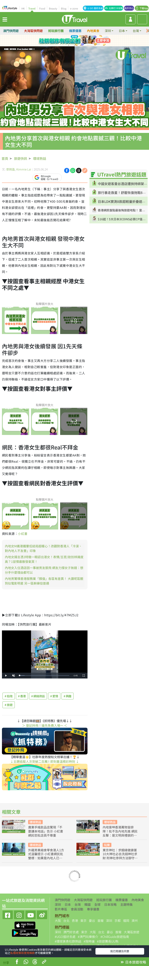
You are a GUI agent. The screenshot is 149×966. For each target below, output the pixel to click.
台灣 (77, 904)
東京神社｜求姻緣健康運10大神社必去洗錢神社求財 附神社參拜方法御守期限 (120, 854)
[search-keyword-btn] (142, 19)
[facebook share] (17, 962)
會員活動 (77, 909)
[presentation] (147, 31)
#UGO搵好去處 (65, 936)
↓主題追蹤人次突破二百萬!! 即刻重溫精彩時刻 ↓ (44, 761)
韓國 (87, 904)
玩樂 (107, 845)
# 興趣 (68, 696)
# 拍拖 (9, 696)
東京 (83, 920)
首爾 (100, 920)
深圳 (58, 904)
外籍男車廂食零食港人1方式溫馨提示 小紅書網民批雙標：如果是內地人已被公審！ (46, 854)
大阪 (58, 920)
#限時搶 (89, 941)
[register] (130, 19)
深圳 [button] (108, 30)
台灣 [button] (136, 30)
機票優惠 (75, 30)
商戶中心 (129, 8)
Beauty (53, 8)
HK (23, 8)
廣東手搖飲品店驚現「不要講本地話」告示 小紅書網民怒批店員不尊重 (45, 831)
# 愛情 (54, 696)
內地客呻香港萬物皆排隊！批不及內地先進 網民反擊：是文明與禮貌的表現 (120, 831)
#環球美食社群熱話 (68, 941)
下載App (143, 8)
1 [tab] (66, 41)
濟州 (135, 920)
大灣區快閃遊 (33, 30)
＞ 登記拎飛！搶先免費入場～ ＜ (44, 725)
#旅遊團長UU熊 (108, 941)
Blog (63, 8)
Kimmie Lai (23, 169)
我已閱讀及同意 (119, 951)
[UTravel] (74, 18)
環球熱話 (39, 158)
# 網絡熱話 (38, 696)
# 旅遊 (9, 705)
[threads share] (35, 962)
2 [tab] (72, 41)
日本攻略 (110, 904)
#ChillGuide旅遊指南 (114, 936)
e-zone (74, 8)
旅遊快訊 (20, 158)
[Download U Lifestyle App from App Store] (25, 924)
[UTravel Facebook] (7, 914)
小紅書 (22, 533)
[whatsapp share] (26, 962)
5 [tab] (69, 45)
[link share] (84, 170)
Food (42, 8)
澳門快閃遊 (11, 30)
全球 (97, 904)
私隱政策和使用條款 (22, 953)
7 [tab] (80, 45)
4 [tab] (83, 41)
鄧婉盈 (10, 169)
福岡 (126, 920)
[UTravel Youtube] (30, 914)
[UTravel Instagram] (19, 914)
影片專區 (61, 909)
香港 (75, 920)
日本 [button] (122, 30)
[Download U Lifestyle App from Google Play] (25, 932)
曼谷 (92, 920)
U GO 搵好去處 (95, 8)
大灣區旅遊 (131, 932)
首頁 (5, 158)
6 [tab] (74, 45)
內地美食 (93, 30)
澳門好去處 (71, 932)
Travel (32, 8)
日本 (68, 904)
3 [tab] (77, 41)
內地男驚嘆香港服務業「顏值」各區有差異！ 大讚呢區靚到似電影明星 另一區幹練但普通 (44, 580)
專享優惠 (93, 909)
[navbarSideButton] (5, 19)
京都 (117, 920)
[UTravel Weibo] (42, 914)
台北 (66, 920)
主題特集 (126, 904)
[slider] (44, 675)
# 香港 (22, 696)
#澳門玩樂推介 (88, 936)
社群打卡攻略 (116, 8)
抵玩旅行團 (56, 30)
